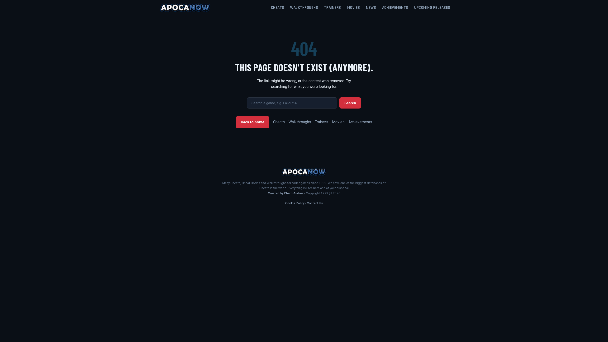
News (371, 7)
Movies (353, 7)
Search (350, 103)
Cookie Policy (294, 203)
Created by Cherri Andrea (286, 193)
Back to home (252, 122)
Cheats (277, 7)
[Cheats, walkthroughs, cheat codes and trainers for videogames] (185, 8)
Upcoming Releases (432, 7)
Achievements (395, 7)
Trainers (332, 7)
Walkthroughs (304, 7)
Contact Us (315, 203)
